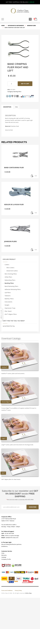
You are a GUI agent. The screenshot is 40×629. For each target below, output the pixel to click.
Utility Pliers (8, 277)
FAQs (2, 553)
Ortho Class (28, 593)
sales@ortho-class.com (11, 537)
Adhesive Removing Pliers (13, 289)
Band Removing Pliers (11, 286)
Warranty (4, 555)
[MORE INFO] (36, 176)
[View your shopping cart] (35, 19)
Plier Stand (8, 311)
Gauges (7, 305)
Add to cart (25, 83)
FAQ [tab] (16, 107)
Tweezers (8, 296)
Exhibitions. (4, 546)
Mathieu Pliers (9, 299)
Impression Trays (10, 308)
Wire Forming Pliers (11, 274)
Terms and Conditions (6, 590)
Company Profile (6, 559)
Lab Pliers (8, 292)
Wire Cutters (10, 267)
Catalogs (3, 557)
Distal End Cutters (12, 271)
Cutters (7, 264)
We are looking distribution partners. (11, 544)
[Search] (30, 19)
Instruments (8, 302)
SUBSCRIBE (32, 507)
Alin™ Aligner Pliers (11, 314)
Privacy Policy (18, 590)
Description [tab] (7, 107)
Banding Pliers (17, 91)
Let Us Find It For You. (9, 326)
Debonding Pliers (10, 280)
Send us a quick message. (12, 535)
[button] (2, 19)
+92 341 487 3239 (9, 533)
